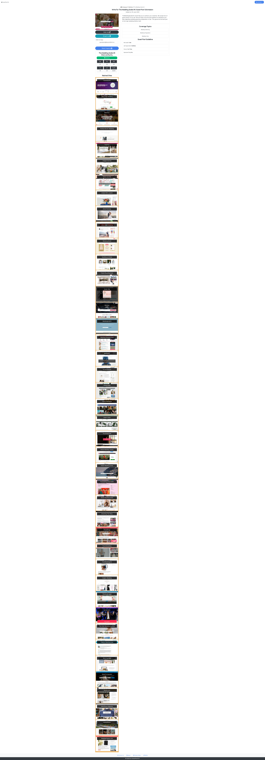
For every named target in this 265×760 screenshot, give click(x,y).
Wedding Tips (145, 36)
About (128, 755)
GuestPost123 (5, 2)
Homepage (124, 7)
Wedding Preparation (145, 33)
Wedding (130, 7)
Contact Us (121, 755)
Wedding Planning (145, 29)
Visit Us (106, 32)
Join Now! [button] (259, 2)
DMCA (146, 755)
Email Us (106, 36)
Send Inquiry (106, 48)
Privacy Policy (137, 755)
